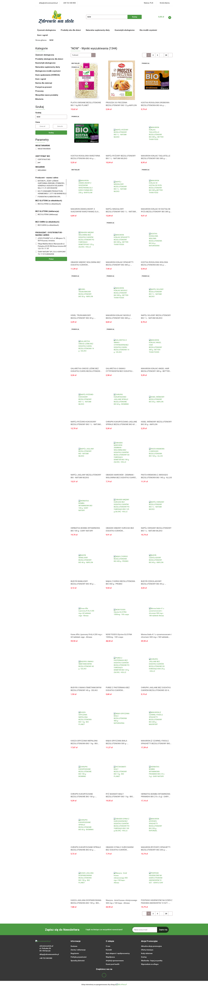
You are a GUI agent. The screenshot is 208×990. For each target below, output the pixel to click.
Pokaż (51, 259)
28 (166, 55)
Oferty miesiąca (147, 950)
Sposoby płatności (78, 961)
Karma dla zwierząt (44, 83)
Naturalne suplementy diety (98, 30)
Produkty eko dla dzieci (71, 30)
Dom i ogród (42, 35)
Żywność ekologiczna (45, 55)
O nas (108, 946)
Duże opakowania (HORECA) (47, 75)
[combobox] (83, 55)
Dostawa (74, 946)
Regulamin (75, 953)
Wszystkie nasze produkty (47, 95)
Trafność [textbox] (75, 55)
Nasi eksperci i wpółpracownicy (118, 953)
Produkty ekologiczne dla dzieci (49, 59)
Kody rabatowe (147, 953)
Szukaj (51, 133)
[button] (76, 941)
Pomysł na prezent (43, 87)
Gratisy (144, 957)
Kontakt (109, 950)
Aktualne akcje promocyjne (151, 946)
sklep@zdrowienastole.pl (49, 954)
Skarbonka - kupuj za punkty (151, 961)
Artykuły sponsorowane (115, 961)
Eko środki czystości (148, 30)
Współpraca (110, 957)
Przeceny (39, 91)
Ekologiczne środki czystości (48, 71)
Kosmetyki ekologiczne (125, 30)
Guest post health (112, 964)
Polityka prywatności (79, 957)
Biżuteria (39, 99)
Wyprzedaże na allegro (150, 964)
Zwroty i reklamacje (78, 950)
